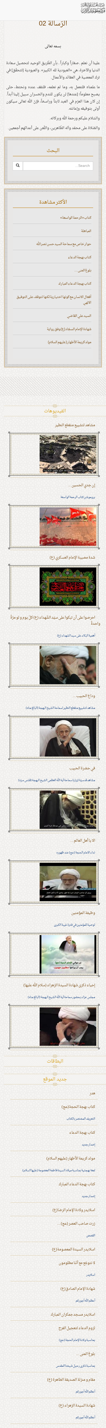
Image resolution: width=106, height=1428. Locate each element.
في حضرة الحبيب (82, 768)
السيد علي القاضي (79, 316)
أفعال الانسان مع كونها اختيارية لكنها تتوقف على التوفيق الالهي (53, 300)
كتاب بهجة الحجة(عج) (78, 1107)
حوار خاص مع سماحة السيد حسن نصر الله (63, 244)
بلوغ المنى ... (82, 270)
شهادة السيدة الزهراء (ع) (77, 1405)
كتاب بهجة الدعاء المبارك (74, 284)
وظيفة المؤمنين (83, 913)
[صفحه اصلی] (92, 8)
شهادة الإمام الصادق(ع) (77, 1288)
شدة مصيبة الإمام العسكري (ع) (72, 557)
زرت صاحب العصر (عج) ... (76, 1223)
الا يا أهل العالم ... (82, 840)
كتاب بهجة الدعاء (79, 257)
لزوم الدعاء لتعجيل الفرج (76, 1328)
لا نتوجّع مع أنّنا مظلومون (77, 1263)
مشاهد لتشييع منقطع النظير (75, 425)
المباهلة (86, 231)
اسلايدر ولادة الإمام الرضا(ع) (73, 1210)
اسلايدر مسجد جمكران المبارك (73, 1314)
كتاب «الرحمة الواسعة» (75, 218)
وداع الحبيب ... (84, 696)
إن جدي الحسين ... (81, 485)
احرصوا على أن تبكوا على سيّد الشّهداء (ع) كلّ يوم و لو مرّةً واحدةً (55, 620)
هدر (92, 1093)
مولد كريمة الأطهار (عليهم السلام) (69, 342)
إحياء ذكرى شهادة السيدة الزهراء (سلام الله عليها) (59, 985)
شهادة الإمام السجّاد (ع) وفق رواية (69, 329)
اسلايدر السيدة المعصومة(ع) (73, 1249)
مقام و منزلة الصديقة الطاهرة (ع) (71, 1379)
